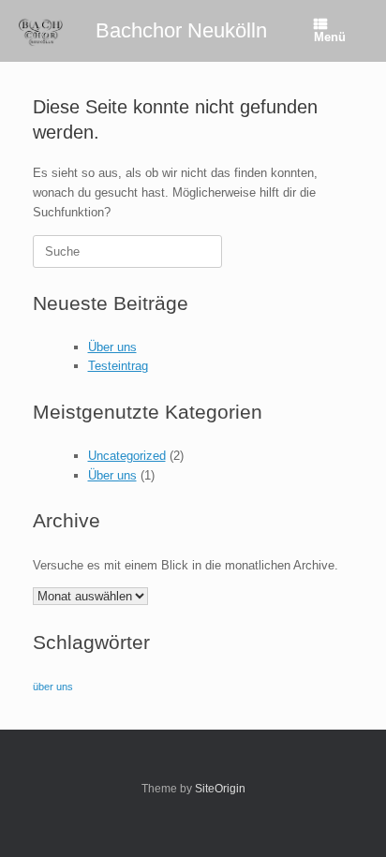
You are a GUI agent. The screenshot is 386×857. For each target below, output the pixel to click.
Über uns (112, 347)
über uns (53, 686)
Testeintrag (118, 366)
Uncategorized (127, 456)
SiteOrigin (220, 788)
